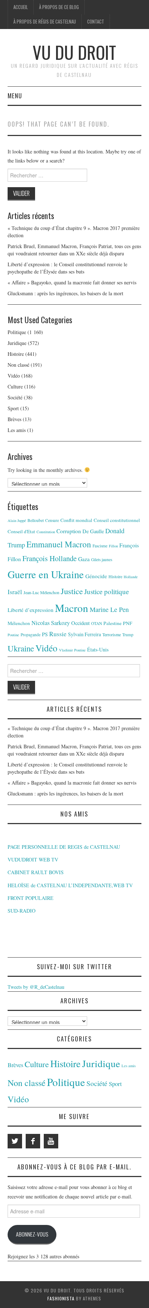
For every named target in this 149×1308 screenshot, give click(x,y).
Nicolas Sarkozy (50, 623)
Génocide (96, 576)
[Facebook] (33, 1141)
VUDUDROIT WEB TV (33, 859)
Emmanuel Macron (58, 544)
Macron (71, 608)
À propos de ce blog (59, 7)
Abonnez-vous (32, 1234)
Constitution (46, 531)
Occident (80, 623)
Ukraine (21, 648)
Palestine (112, 623)
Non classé (18, 364)
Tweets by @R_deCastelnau (36, 986)
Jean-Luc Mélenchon (41, 592)
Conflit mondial (76, 520)
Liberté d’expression (31, 609)
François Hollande (49, 558)
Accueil (20, 7)
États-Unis (97, 649)
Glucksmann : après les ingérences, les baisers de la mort (65, 293)
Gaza (84, 559)
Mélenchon (19, 623)
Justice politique (106, 591)
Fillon (113, 545)
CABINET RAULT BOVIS (36, 872)
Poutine (13, 634)
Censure (52, 520)
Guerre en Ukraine (46, 574)
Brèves (14, 419)
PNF (127, 623)
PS (45, 634)
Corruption (68, 531)
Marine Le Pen (109, 609)
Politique (17, 332)
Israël (15, 592)
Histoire (16, 353)
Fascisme (100, 545)
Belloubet (35, 520)
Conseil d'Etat (21, 531)
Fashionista (60, 1298)
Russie (58, 633)
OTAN (96, 623)
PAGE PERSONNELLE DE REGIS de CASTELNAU (64, 846)
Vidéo (14, 375)
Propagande (31, 634)
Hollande (131, 576)
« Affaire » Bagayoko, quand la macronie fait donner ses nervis (72, 282)
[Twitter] (15, 1141)
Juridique (17, 343)
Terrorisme (111, 634)
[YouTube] (51, 1141)
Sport (13, 408)
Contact (95, 21)
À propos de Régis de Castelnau (44, 21)
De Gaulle (93, 531)
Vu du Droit (74, 52)
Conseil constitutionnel (117, 520)
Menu (15, 95)
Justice (72, 590)
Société (15, 397)
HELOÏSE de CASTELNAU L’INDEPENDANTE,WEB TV (70, 885)
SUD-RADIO (21, 910)
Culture (15, 386)
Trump (127, 634)
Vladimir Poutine (72, 650)
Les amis (17, 430)
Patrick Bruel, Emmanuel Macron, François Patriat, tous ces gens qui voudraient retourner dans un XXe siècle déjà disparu (74, 250)
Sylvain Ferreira (84, 634)
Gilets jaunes (101, 559)
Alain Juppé (17, 520)
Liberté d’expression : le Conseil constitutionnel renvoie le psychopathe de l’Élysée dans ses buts (67, 268)
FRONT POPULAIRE (31, 897)
